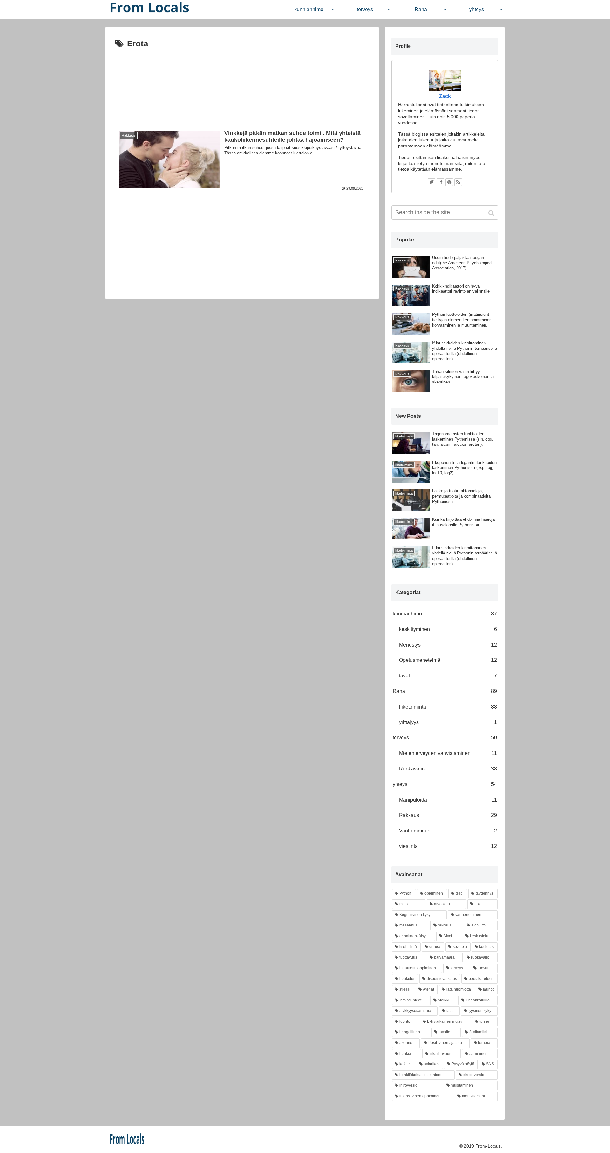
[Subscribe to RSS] (458, 182)
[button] (492, 213)
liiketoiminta (448, 706)
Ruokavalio (448, 768)
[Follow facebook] (440, 182)
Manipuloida (448, 800)
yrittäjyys (448, 722)
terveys (445, 737)
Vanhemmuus (448, 830)
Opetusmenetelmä (448, 660)
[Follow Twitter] (431, 182)
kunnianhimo (445, 613)
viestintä (448, 846)
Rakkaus (448, 815)
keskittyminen (448, 629)
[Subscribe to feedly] (449, 182)
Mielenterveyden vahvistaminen (448, 753)
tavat (448, 675)
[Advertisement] (242, 84)
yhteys (445, 784)
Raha (445, 691)
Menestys (448, 645)
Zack (445, 96)
